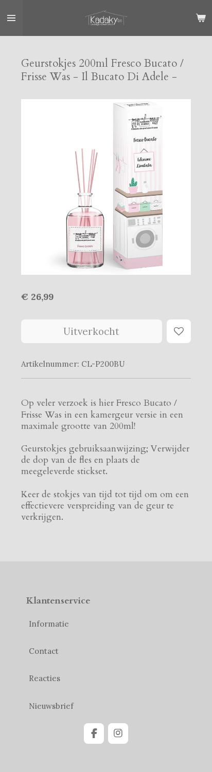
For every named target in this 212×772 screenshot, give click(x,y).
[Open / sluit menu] (11, 18)
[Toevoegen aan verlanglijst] (179, 331)
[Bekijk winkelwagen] (200, 18)
